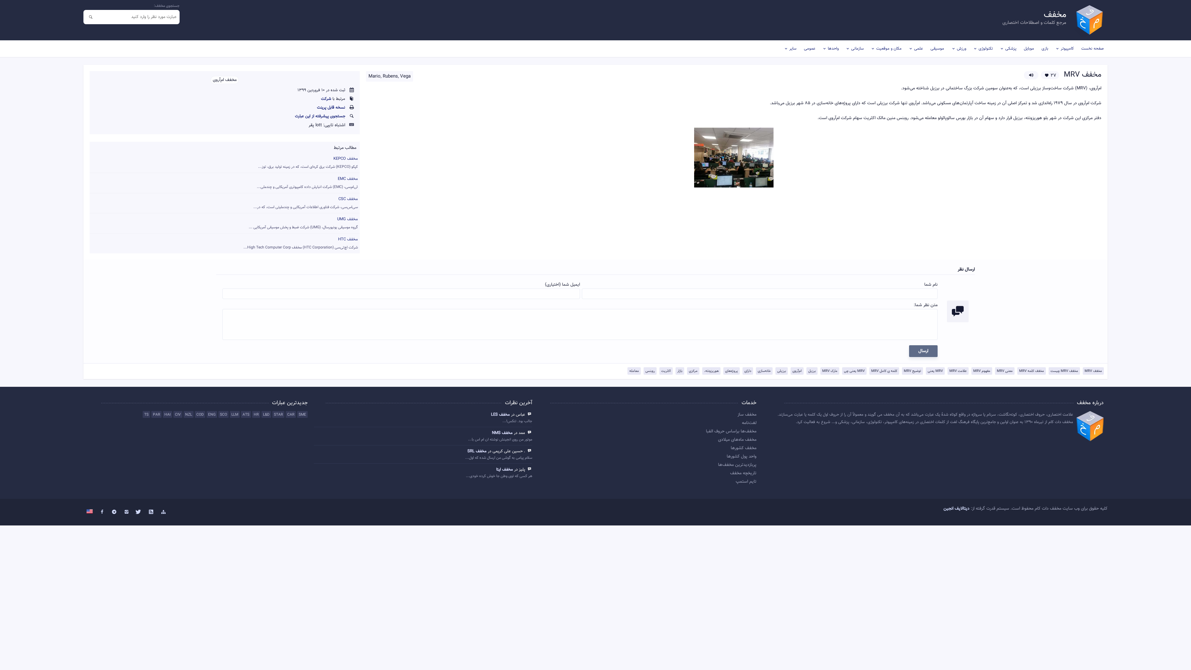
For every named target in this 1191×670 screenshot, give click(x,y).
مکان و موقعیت (889, 49)
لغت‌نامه (749, 423)
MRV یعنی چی (854, 371)
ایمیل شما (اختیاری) (562, 284)
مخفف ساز (747, 414)
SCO (223, 415)
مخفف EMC (307, 183)
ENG (212, 415)
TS (146, 415)
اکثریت (666, 371)
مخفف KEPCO (308, 163)
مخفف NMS (502, 433)
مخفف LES (500, 415)
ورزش (961, 49)
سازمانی (857, 49)
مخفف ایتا (504, 470)
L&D (266, 415)
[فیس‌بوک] (102, 512)
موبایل (1029, 49)
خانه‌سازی (764, 371)
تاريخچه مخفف (743, 473)
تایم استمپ (746, 481)
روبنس (650, 371)
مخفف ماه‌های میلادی (737, 439)
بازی (1045, 49)
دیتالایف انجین (956, 508)
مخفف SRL (477, 451)
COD (200, 415)
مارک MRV (829, 371)
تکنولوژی (986, 49)
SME (302, 415)
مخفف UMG (303, 223)
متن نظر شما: (926, 305)
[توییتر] (139, 512)
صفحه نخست (1092, 49)
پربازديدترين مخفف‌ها (737, 465)
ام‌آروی (797, 371)
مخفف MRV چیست (1064, 371)
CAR (290, 415)
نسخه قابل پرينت (331, 108)
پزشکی (1010, 49)
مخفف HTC (300, 243)
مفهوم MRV (981, 371)
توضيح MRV (912, 371)
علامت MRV (958, 371)
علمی (918, 49)
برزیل (812, 371)
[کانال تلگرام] (114, 512)
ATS (246, 415)
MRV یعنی (935, 371)
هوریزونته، (711, 371)
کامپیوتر (1067, 49)
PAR (156, 415)
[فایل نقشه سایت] (163, 512)
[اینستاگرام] (126, 512)
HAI (167, 415)
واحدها (833, 49)
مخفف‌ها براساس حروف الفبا (731, 431)
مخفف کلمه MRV (1031, 371)
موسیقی (937, 49)
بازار (679, 371)
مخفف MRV (1093, 371)
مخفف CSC (305, 203)
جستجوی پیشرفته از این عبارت (320, 116)
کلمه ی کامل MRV (884, 371)
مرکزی (693, 371)
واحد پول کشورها (741, 456)
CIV (178, 415)
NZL (188, 415)
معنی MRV (1005, 371)
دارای (747, 371)
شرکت (326, 99)
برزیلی (781, 371)
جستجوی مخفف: (167, 6)
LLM (234, 415)
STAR (278, 415)
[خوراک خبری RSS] (151, 512)
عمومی (809, 49)
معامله (634, 371)
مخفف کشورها (743, 448)
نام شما (931, 284)
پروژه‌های (731, 371)
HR (256, 415)
